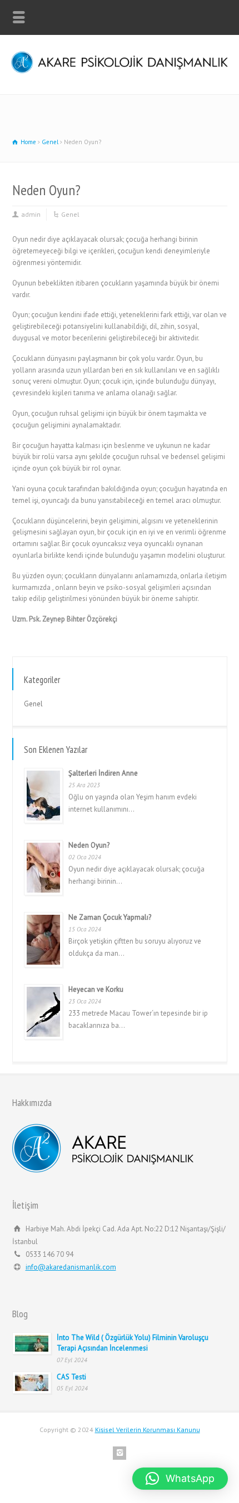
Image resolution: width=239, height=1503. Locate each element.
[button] (180, 1479)
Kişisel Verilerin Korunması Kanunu (147, 1429)
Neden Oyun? (88, 845)
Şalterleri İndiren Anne (103, 773)
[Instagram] (119, 1453)
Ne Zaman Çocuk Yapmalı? (109, 917)
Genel (70, 214)
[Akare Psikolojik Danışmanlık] (119, 70)
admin (31, 214)
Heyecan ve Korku (95, 989)
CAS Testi (72, 1377)
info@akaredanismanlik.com (71, 1267)
